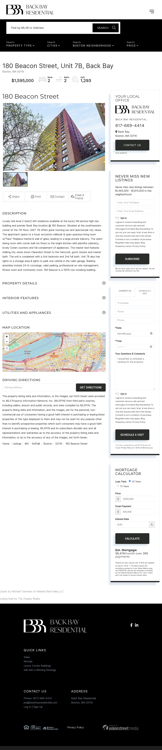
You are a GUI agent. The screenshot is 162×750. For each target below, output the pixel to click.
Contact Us (132, 145)
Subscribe (132, 258)
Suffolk (36, 443)
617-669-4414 (129, 125)
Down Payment (123, 506)
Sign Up (38, 706)
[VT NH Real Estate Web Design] (120, 727)
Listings (17, 443)
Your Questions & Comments (130, 353)
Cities (52, 45)
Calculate (132, 538)
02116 (58, 443)
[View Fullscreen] (6, 348)
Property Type (19, 45)
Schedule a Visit (145, 292)
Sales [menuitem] (27, 657)
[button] (106, 27)
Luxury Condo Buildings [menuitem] (37, 665)
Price (131, 45)
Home (5, 443)
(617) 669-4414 (42, 698)
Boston (48, 443)
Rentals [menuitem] (28, 661)
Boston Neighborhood (92, 45)
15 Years (124, 486)
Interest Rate (122, 519)
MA (27, 443)
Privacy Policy (138, 246)
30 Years (136, 481)
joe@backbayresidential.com (40, 702)
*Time (118, 341)
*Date (118, 327)
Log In (27, 706)
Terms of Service (141, 448)
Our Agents (121, 153)
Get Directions (91, 387)
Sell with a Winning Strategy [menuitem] (40, 670)
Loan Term (120, 481)
